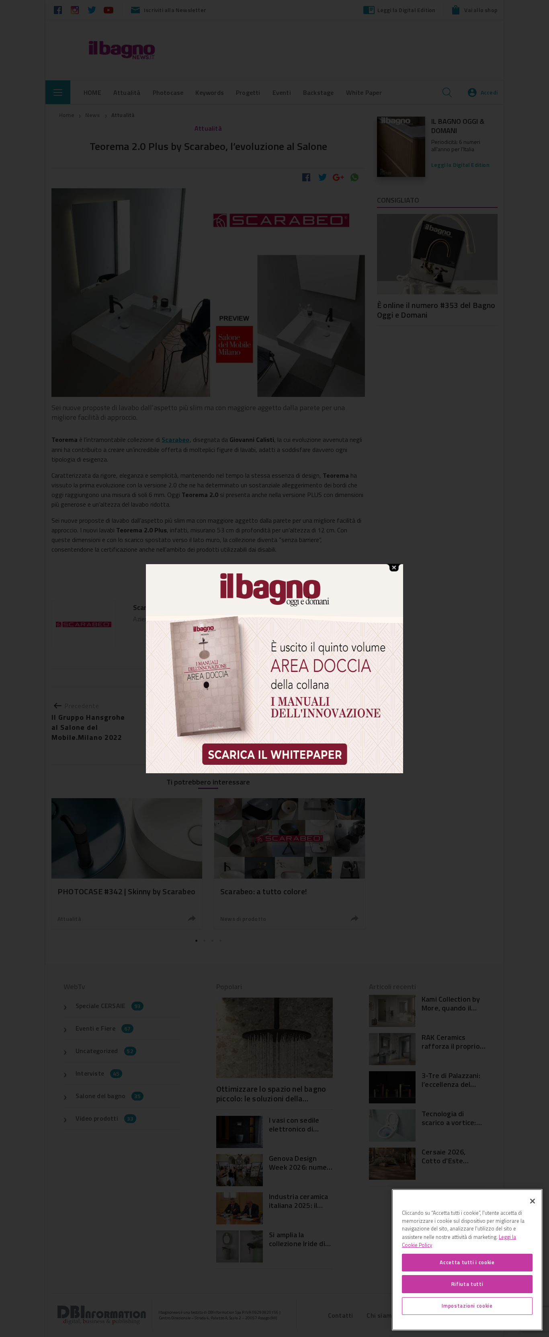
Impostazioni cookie (467, 1306)
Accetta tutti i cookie (467, 1262)
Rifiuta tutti (467, 1284)
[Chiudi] (532, 1201)
